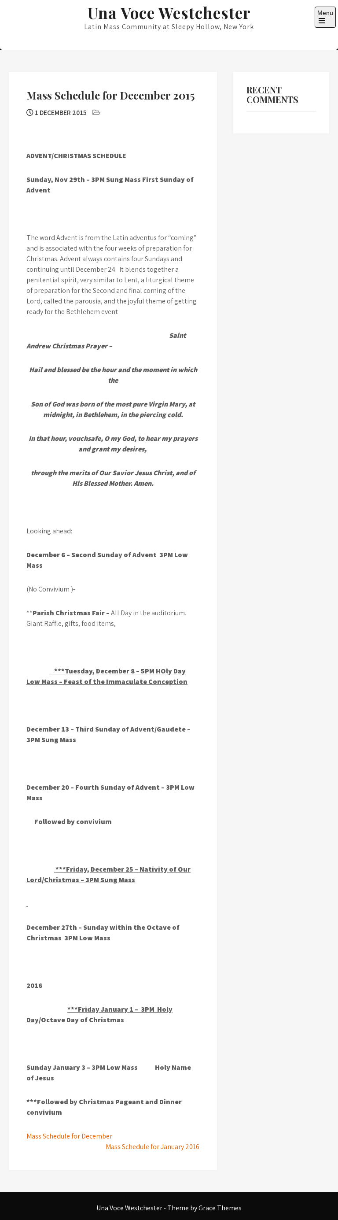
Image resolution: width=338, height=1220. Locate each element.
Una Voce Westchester (169, 12)
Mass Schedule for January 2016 (152, 1146)
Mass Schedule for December (69, 1136)
